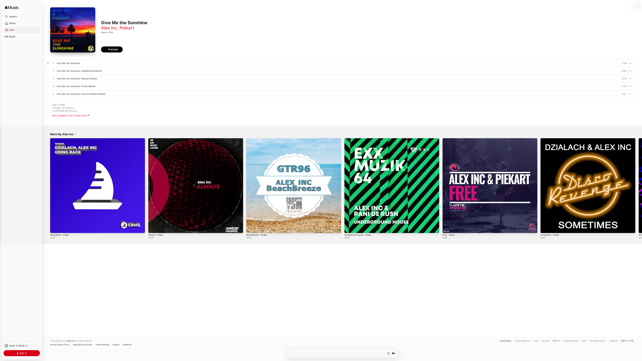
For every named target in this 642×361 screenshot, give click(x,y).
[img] (12, 8)
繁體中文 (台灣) (627, 341)
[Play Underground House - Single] (348, 228)
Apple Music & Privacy (82, 345)
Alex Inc (109, 27)
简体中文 (556, 341)
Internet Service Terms (59, 345)
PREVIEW (622, 63)
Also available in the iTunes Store (69, 115)
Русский (545, 341)
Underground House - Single (359, 139)
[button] (22, 16)
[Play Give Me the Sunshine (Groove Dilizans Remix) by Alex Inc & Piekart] (53, 94)
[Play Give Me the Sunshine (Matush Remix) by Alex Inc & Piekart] (53, 78)
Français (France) (570, 341)
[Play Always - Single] (152, 228)
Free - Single (449, 139)
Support (116, 345)
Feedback (127, 345)
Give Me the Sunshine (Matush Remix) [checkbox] (77, 78)
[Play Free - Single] (446, 228)
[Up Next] (388, 353)
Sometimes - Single (551, 139)
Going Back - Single (60, 139)
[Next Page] (638, 185)
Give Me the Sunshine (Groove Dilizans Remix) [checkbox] (81, 94)
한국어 (583, 341)
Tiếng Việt (613, 341)
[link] (63, 134)
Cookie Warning (102, 345)
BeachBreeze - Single (257, 139)
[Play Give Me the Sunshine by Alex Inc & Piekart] (53, 63)
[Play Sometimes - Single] (544, 228)
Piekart (127, 27)
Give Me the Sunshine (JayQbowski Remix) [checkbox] (79, 71)
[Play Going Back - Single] (54, 228)
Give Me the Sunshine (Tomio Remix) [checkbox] (76, 86)
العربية (535, 341)
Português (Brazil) (597, 341)
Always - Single (156, 139)
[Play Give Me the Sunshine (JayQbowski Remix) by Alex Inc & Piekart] (53, 71)
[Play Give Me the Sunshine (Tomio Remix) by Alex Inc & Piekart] (53, 86)
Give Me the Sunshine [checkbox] (68, 63)
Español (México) (522, 341)
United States (505, 341)
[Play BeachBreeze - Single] (250, 228)
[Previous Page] (46, 185)
